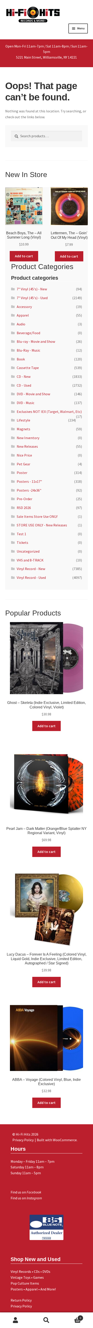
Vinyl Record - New (31, 568)
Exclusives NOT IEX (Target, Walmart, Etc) (49, 411)
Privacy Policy (21, 1306)
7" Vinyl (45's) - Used (32, 298)
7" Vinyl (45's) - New (32, 289)
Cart (71, 1316)
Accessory (24, 306)
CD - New (23, 376)
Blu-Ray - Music (28, 350)
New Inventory (28, 438)
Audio (21, 324)
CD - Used (24, 385)
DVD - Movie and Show (33, 394)
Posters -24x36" (29, 490)
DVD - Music (25, 402)
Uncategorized (28, 551)
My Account (15, 1320)
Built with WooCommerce (57, 1140)
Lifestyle (23, 420)
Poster (22, 472)
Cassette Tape (28, 367)
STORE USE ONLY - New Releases (42, 525)
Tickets (22, 542)
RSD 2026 (24, 507)
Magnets (23, 429)
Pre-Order (24, 499)
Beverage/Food (28, 333)
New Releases (27, 446)
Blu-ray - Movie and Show (36, 341)
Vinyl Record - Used (31, 577)
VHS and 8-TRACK (30, 560)
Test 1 (21, 534)
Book (21, 359)
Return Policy (21, 1300)
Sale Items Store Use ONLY (37, 516)
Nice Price (24, 455)
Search (46, 1320)
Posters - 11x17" (29, 481)
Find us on (26, 1192)
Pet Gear (23, 464)
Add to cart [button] (24, 256)
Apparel (23, 315)
